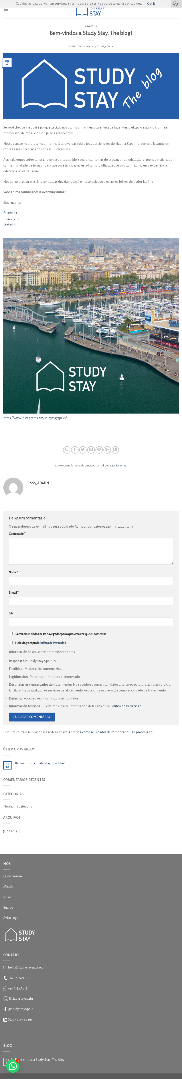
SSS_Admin (106, 46)
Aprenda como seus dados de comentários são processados (111, 732)
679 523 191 (21, 988)
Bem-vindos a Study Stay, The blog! (40, 763)
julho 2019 (10, 831)
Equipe (8, 907)
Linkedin (9, 224)
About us (91, 26)
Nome (13, 572)
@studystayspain (20, 998)
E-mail (14, 592)
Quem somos (12, 876)
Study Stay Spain (20, 1019)
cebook (12, 213)
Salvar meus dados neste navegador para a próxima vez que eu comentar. (61, 634)
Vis (7, 897)
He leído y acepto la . (41, 643)
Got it (151, 3)
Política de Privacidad (53, 643)
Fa (5, 213)
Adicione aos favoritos (113, 465)
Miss (8, 886)
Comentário (17, 533)
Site (11, 613)
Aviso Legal (11, 918)
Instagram (11, 218)
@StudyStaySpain (21, 1009)
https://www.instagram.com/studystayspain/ (35, 418)
